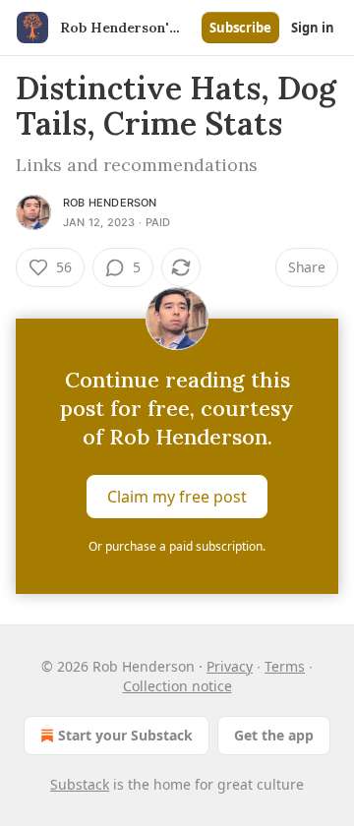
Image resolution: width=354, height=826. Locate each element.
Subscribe (240, 27)
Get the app (274, 735)
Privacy (229, 666)
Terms (285, 666)
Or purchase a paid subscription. (177, 546)
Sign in (312, 27)
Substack (79, 784)
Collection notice (177, 686)
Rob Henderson (110, 202)
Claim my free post (177, 496)
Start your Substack (125, 735)
